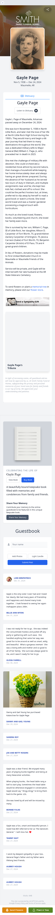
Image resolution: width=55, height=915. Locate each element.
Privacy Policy (20, 903)
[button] (27, 689)
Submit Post (27, 562)
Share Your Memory (17, 517)
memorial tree (39, 286)
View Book (13, 480)
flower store (37, 289)
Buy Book (28, 480)
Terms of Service (35, 903)
